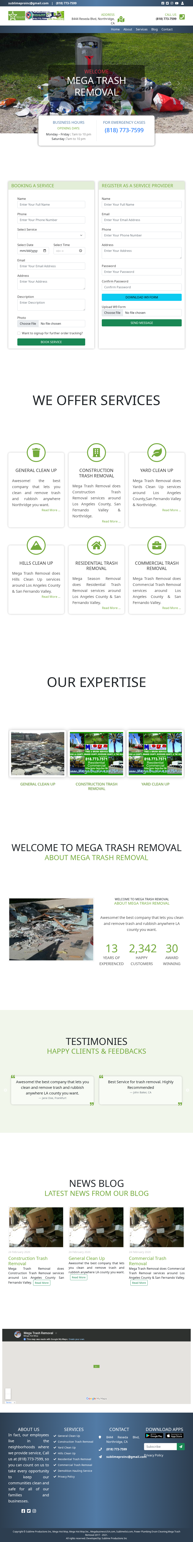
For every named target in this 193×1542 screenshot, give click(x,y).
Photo (21, 318)
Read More (42, 1283)
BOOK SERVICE (51, 342)
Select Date (25, 245)
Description (25, 297)
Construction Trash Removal (75, 1441)
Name (21, 199)
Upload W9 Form (114, 307)
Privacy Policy (66, 1476)
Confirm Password (115, 281)
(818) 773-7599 (66, 3)
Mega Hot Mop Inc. (79, 1531)
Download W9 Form (142, 297)
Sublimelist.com (124, 1531)
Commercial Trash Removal (74, 1465)
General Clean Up (68, 1436)
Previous (5, 758)
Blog (154, 29)
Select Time (62, 245)
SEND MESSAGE (142, 323)
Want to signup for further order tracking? (52, 333)
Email (21, 260)
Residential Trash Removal (74, 1459)
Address (23, 276)
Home (115, 29)
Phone (22, 214)
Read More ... (51, 510)
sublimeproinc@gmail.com (28, 3)
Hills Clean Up (66, 1453)
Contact (167, 29)
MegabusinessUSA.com (102, 1531)
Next (187, 758)
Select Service (27, 229)
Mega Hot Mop (60, 1531)
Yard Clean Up (66, 1447)
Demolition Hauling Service (74, 1471)
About (127, 29)
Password (109, 266)
